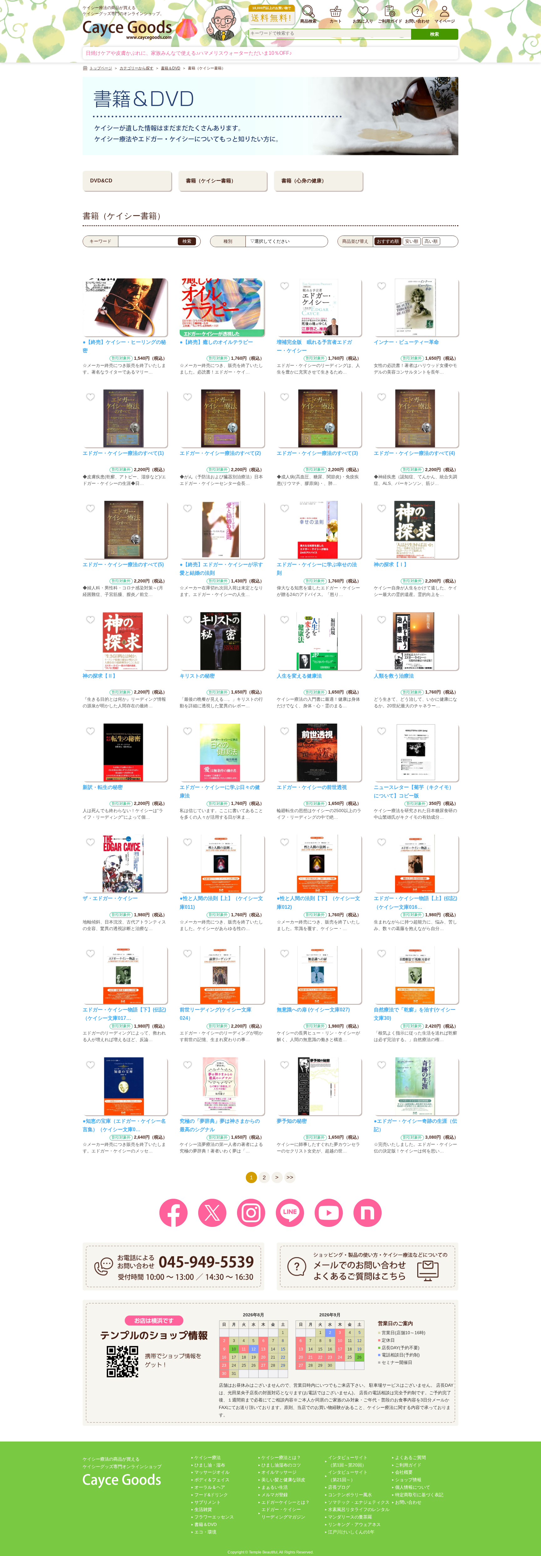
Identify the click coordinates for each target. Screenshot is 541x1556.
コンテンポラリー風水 (350, 1494)
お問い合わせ (408, 1502)
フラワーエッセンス (214, 1516)
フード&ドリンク (211, 1494)
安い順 (411, 241)
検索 (434, 34)
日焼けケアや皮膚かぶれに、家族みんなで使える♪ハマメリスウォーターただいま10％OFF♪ (189, 53)
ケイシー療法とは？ (281, 1457)
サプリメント (207, 1502)
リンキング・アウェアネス (354, 1524)
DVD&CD (101, 180)
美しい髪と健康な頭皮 (283, 1479)
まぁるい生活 (274, 1487)
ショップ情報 (408, 1479)
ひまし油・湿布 (209, 1464)
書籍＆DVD (205, 1524)
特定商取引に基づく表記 (419, 1494)
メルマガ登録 (274, 1494)
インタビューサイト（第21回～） (348, 1476)
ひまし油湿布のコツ (281, 1464)
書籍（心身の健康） (304, 180)
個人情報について (412, 1487)
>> (289, 1177)
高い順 (431, 241)
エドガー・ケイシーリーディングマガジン (283, 1513)
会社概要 (404, 1472)
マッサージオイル (211, 1472)
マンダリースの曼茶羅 (350, 1516)
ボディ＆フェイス (211, 1479)
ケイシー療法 (207, 1457)
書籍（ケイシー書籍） (211, 180)
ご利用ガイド (408, 1464)
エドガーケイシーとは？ (285, 1502)
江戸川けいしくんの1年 (351, 1531)
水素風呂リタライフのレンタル (358, 1509)
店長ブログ (339, 1487)
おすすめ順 (388, 241)
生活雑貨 (203, 1509)
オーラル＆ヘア (209, 1487)
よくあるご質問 (410, 1457)
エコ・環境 (205, 1531)
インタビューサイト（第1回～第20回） (348, 1461)
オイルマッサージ (278, 1472)
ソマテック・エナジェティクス (358, 1502)
